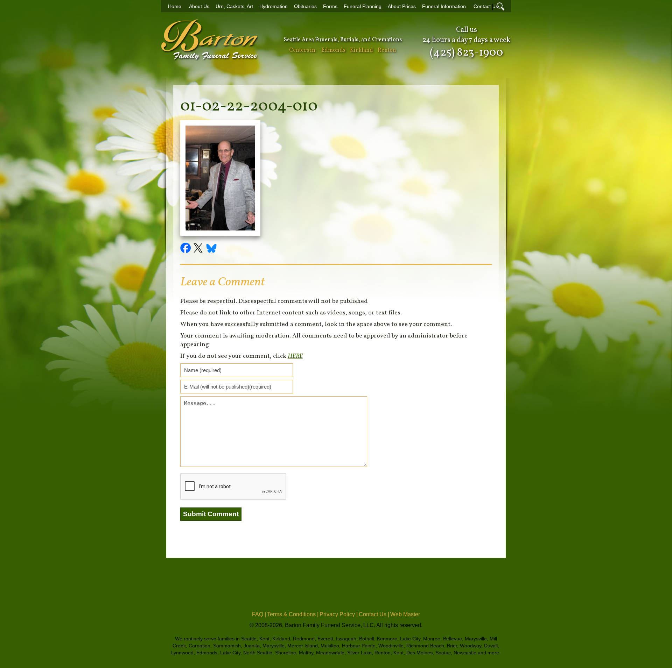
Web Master (405, 614)
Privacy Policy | (339, 614)
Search (500, 6)
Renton (387, 50)
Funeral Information (444, 6)
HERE (295, 356)
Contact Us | (374, 614)
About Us (199, 6)
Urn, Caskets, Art (234, 6)
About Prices (402, 6)
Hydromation (273, 6)
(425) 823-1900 (466, 53)
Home (174, 6)
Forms (330, 6)
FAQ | (259, 614)
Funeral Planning (363, 6)
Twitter (199, 249)
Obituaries (305, 6)
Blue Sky (211, 249)
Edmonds (333, 50)
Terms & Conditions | (292, 614)
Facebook (186, 249)
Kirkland (361, 50)
